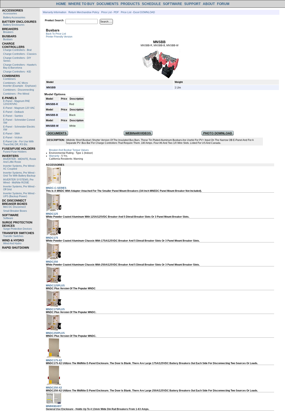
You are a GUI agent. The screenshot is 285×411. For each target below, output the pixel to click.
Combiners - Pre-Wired (16, 93)
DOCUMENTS (108, 4)
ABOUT (209, 4)
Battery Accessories (14, 17)
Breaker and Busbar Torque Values (69, 150)
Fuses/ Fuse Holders (14, 151)
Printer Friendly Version (59, 36)
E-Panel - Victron (12, 137)
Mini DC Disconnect (14, 207)
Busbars (8, 39)
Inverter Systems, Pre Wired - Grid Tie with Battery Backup (19, 174)
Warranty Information (54, 12)
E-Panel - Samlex (13, 115)
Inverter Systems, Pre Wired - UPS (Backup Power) (19, 195)
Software (8, 218)
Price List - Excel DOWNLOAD (138, 12)
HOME (61, 4)
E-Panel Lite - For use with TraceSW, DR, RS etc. (18, 143)
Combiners (9, 79)
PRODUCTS (130, 4)
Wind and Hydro (12, 243)
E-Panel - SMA (11, 133)
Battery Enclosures (13, 24)
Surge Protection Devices (17, 228)
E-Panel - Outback (13, 111)
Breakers (8, 32)
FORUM (223, 4)
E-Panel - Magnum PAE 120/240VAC (16, 102)
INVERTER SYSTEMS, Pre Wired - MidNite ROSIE (18, 181)
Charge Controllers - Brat (17, 50)
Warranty (54, 155)
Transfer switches (13, 236)
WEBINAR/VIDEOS (138, 133)
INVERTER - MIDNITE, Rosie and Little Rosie (19, 160)
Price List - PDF (110, 12)
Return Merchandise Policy (83, 12)
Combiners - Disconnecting (18, 89)
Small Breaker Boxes (15, 210)
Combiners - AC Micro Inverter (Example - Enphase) (19, 84)
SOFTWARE (172, 4)
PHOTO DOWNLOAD (217, 133)
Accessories (10, 13)
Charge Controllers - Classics (20, 54)
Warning (78, 158)
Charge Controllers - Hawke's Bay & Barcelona (20, 66)
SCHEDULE (151, 4)
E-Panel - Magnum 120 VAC (19, 108)
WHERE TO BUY (81, 4)
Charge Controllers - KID (17, 71)
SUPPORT (192, 4)
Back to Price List (56, 33)
